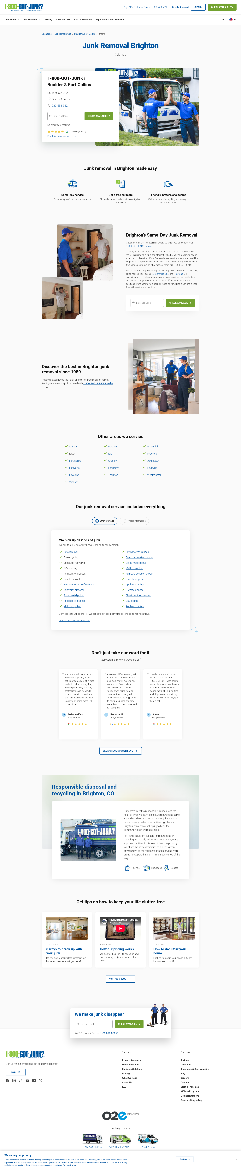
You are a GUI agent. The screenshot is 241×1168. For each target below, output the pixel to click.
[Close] (236, 1159)
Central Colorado (63, 34)
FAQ (124, 1087)
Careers (184, 1078)
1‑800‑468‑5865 (109, 1033)
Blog (182, 1073)
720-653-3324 (60, 105)
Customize (185, 1159)
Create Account (180, 7)
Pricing (126, 1073)
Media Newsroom (189, 1095)
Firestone (178, 274)
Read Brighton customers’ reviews (62, 136)
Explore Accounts (131, 1060)
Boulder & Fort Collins (84, 34)
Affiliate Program (189, 1091)
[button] (13, 20)
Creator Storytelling (191, 1100)
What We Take (129, 1078)
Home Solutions (130, 1064)
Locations (47, 34)
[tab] (104, 521)
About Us (127, 1082)
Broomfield (158, 274)
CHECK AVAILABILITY (222, 7)
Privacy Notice (69, 1165)
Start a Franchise (189, 1087)
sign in (198, 7)
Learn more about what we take (74, 620)
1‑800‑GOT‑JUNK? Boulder (139, 246)
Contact (184, 1082)
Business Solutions (132, 1069)
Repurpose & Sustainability (194, 1069)
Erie (167, 274)
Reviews (184, 1060)
